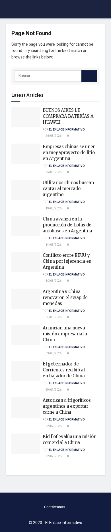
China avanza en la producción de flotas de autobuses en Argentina (67, 225)
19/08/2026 (53, 209)
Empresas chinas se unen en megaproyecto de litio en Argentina (69, 152)
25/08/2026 (53, 172)
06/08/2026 (53, 317)
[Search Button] (89, 76)
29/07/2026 (53, 390)
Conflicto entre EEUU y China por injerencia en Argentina (67, 261)
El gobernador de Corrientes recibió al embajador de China (64, 370)
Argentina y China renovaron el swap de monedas (65, 297)
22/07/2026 (53, 426)
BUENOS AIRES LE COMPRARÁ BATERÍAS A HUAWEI (68, 116)
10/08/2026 (53, 281)
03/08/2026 (53, 354)
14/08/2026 (53, 245)
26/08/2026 (53, 136)
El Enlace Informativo (67, 130)
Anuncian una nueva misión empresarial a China (65, 333)
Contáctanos (54, 507)
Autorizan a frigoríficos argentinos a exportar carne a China (67, 406)
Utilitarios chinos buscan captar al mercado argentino (68, 188)
